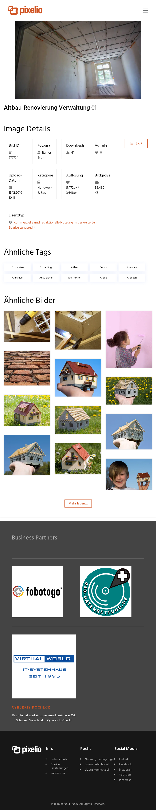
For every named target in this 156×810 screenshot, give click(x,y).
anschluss (18, 277)
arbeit (103, 277)
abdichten (18, 267)
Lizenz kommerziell (97, 769)
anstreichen (46, 277)
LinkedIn (124, 759)
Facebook (125, 764)
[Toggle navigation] (145, 10)
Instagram (125, 769)
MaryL (124, 318)
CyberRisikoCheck (31, 707)
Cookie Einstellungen (59, 766)
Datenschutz (59, 759)
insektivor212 (77, 366)
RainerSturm (27, 318)
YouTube (125, 774)
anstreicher (74, 277)
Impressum (58, 773)
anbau (103, 267)
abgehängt (46, 267)
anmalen (132, 267)
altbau (75, 267)
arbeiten (132, 277)
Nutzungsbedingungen (97, 759)
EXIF (138, 143)
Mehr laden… (78, 503)
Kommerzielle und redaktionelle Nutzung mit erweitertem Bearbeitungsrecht (53, 225)
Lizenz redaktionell (97, 764)
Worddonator (27, 358)
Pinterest (125, 779)
